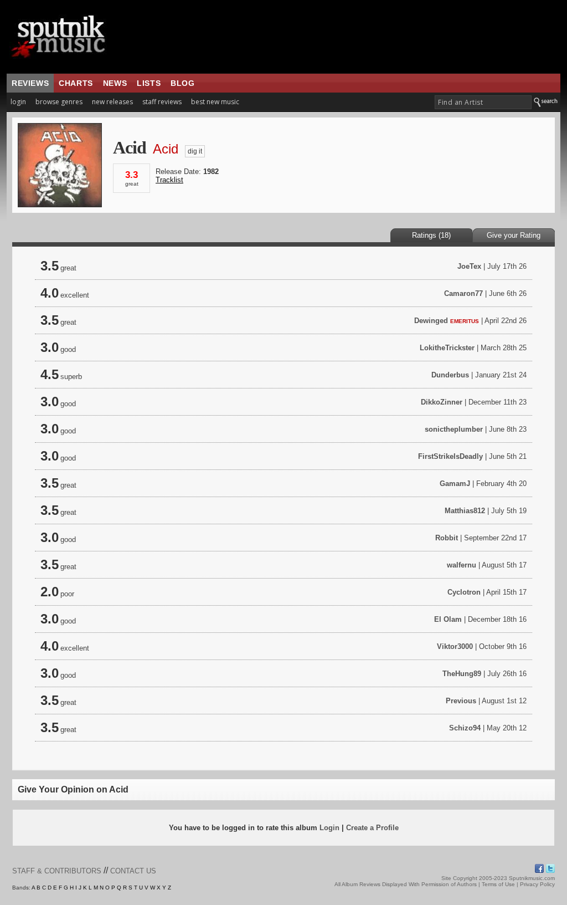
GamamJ (455, 483)
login (18, 101)
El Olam (448, 619)
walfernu (461, 565)
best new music (215, 101)
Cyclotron (464, 592)
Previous (461, 701)
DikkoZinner (441, 402)
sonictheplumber (454, 429)
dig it (195, 151)
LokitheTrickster (447, 348)
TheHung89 (461, 673)
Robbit (446, 538)
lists (149, 83)
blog (182, 83)
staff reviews (162, 101)
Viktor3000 (455, 646)
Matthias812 (465, 511)
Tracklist (169, 180)
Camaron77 (463, 293)
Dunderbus (450, 375)
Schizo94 (465, 728)
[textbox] (483, 102)
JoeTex (469, 266)
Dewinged (431, 320)
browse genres (59, 101)
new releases (112, 101)
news (115, 83)
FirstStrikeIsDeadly (450, 456)
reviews (30, 83)
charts (76, 83)
